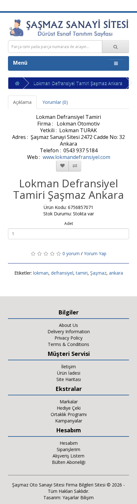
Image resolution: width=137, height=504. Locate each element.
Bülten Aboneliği (68, 462)
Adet (68, 223)
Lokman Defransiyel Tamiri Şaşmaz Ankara (77, 83)
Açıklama (22, 102)
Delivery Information (68, 331)
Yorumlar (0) (55, 102)
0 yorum (71, 253)
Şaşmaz (98, 273)
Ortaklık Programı (69, 414)
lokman (40, 273)
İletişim (68, 367)
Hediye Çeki (69, 408)
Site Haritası (68, 379)
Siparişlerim (68, 449)
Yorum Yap (95, 253)
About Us (68, 325)
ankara (116, 273)
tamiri (82, 273)
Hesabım (69, 443)
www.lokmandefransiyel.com (76, 157)
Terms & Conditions (68, 344)
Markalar (69, 402)
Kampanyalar (68, 421)
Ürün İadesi (68, 373)
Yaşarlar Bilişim (78, 497)
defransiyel (62, 273)
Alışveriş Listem (68, 456)
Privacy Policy (68, 338)
